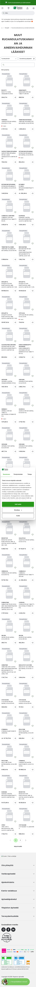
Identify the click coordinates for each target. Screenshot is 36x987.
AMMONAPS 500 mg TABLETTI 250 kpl (25, 92)
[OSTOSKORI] (34, 8)
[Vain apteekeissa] (32, 129)
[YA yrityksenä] (6, 938)
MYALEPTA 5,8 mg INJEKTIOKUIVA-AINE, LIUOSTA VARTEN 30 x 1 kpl (9, 315)
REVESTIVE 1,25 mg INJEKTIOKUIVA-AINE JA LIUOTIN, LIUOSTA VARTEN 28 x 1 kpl (8, 541)
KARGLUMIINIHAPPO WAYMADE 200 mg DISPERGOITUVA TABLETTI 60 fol (26, 349)
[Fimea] (6, 960)
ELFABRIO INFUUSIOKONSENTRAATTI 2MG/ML (26, 187)
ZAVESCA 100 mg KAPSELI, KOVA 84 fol (26, 410)
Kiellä (18, 515)
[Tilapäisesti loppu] (15, 129)
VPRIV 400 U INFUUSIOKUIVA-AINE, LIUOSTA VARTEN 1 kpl (7, 827)
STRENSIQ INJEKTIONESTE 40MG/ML (8, 731)
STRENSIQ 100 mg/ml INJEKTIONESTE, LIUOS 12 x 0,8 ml (26, 763)
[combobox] (18, 13)
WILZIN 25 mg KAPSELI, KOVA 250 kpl (7, 637)
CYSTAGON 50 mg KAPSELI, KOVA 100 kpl (25, 701)
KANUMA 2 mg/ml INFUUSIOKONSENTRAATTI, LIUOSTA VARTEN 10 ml (9, 794)
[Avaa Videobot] (5, 981)
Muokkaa (17, 510)
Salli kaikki (18, 504)
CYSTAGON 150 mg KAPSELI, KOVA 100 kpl (7, 701)
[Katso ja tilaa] (15, 97)
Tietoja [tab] (30, 474)
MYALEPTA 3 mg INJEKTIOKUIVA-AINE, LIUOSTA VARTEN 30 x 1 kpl (26, 284)
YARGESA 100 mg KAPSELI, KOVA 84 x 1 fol (8, 121)
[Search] (3, 65)
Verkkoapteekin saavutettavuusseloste (13, 980)
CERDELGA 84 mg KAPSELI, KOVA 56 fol (9, 573)
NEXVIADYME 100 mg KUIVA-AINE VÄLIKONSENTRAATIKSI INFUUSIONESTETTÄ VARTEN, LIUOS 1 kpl (25, 251)
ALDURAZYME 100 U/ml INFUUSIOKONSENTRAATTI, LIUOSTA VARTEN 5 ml (9, 347)
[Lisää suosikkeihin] (15, 87)
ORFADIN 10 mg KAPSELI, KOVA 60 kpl (26, 446)
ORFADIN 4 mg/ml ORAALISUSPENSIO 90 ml (8, 381)
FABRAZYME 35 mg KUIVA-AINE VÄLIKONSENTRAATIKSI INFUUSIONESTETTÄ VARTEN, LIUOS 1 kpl (9, 606)
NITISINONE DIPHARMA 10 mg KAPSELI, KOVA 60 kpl (8, 186)
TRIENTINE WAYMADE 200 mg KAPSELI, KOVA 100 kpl (26, 121)
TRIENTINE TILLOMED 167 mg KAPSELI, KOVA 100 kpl (9, 248)
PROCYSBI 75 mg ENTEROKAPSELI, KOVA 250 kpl (9, 763)
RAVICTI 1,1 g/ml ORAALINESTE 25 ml (7, 92)
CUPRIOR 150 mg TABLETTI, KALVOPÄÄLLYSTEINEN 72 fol (26, 605)
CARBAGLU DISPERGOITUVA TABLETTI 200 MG (26, 573)
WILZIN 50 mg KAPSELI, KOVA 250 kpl (25, 637)
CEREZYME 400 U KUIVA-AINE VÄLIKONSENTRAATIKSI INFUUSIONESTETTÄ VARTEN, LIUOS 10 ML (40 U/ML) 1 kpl (9, 669)
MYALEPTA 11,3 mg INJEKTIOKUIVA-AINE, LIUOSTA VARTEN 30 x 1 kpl (9, 284)
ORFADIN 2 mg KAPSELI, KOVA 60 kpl (8, 446)
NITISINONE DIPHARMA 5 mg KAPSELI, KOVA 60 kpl (26, 153)
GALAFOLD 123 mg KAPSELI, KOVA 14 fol (26, 539)
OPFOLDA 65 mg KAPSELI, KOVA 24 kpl (26, 314)
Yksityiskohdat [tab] (18, 474)
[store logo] (18, 8)
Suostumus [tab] (6, 474)
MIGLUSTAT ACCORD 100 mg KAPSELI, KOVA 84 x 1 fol (26, 667)
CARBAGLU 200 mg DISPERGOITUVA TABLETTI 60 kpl (8, 218)
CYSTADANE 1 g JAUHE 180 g (26, 826)
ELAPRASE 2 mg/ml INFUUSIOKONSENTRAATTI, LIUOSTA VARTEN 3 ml (26, 218)
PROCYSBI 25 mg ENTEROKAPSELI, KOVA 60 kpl (26, 732)
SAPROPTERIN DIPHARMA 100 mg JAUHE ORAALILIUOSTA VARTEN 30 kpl (9, 155)
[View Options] (32, 193)
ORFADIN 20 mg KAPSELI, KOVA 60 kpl (26, 381)
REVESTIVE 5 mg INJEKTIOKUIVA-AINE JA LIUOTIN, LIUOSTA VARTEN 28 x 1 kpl (26, 795)
